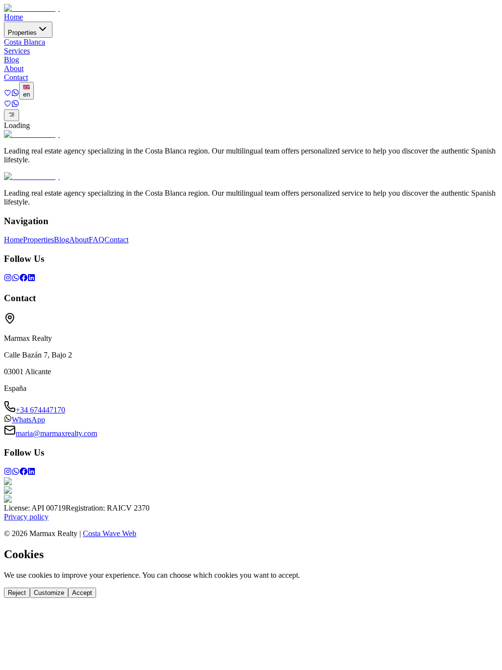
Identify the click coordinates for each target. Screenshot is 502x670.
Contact (16, 77)
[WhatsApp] (16, 279)
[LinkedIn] (31, 279)
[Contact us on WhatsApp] (15, 94)
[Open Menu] (11, 115)
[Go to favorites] (7, 94)
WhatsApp (28, 419)
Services (17, 51)
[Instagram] (8, 279)
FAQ (96, 239)
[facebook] (23, 279)
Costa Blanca (24, 42)
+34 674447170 (40, 410)
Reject (17, 592)
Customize (49, 592)
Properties (22, 32)
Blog (11, 59)
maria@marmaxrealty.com (56, 433)
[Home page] (32, 8)
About (14, 68)
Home (13, 17)
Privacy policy (26, 517)
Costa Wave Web (109, 533)
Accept (82, 592)
